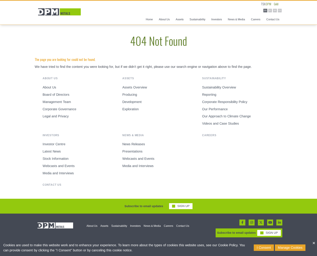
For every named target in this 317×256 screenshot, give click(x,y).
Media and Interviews (58, 173)
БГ (270, 10)
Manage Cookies (290, 247)
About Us (49, 87)
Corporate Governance (59, 109)
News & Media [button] (236, 19)
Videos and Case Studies (220, 123)
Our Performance (215, 109)
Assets (104, 225)
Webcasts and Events (59, 166)
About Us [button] (164, 19)
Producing (129, 94)
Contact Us (272, 19)
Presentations (132, 151)
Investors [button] (216, 19)
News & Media (152, 225)
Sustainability (119, 225)
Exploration (130, 109)
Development (132, 102)
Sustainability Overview (219, 87)
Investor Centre (54, 144)
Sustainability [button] (197, 19)
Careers (255, 19)
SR (275, 10)
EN (265, 10)
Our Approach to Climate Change (226, 116)
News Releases (133, 144)
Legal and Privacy (56, 116)
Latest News (52, 151)
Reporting (209, 94)
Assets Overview (134, 87)
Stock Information (56, 158)
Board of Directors (56, 94)
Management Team (57, 102)
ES (280, 10)
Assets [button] (180, 19)
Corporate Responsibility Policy (224, 102)
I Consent (264, 247)
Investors (135, 225)
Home (149, 19)
